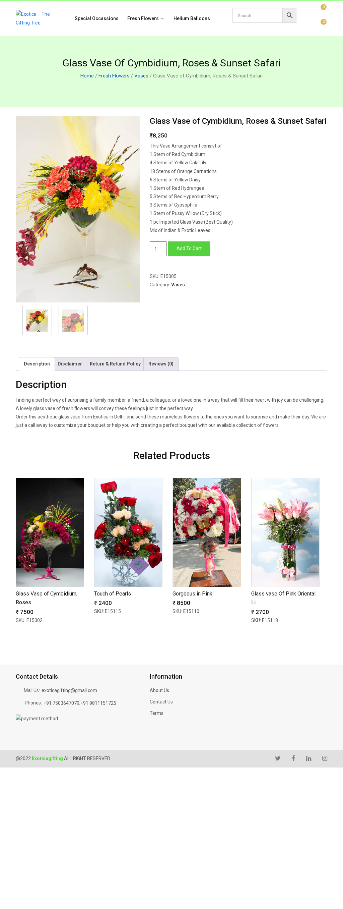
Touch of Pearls (112, 593)
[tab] (37, 364)
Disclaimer (70, 363)
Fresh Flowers (143, 18)
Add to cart (189, 248)
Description (37, 363)
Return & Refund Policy (115, 363)
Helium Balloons (192, 18)
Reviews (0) (161, 363)
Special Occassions (97, 18)
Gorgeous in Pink (192, 593)
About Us (159, 690)
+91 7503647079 (61, 703)
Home (87, 76)
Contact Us (161, 701)
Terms (156, 713)
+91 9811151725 (98, 703)
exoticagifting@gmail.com (69, 690)
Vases (141, 76)
